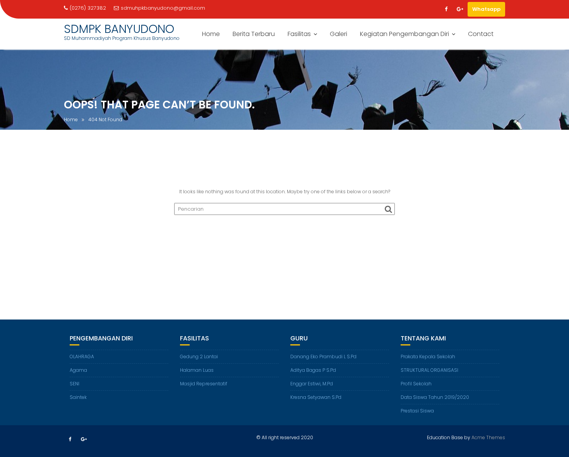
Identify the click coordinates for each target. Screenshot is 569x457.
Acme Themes (488, 437)
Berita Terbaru (254, 33)
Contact (481, 33)
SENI (74, 383)
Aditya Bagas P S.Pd (313, 370)
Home (211, 33)
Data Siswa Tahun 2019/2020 (435, 397)
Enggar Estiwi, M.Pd (311, 383)
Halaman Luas (197, 370)
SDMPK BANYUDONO (119, 29)
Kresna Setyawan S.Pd (315, 397)
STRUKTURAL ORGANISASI (429, 370)
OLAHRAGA (82, 356)
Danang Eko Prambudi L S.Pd (323, 356)
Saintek (78, 397)
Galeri (338, 33)
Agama (78, 370)
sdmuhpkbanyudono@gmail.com (163, 8)
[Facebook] (446, 9)
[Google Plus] (460, 9)
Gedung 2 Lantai (199, 356)
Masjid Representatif (203, 383)
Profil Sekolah (416, 383)
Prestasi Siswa (417, 410)
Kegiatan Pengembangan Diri (404, 33)
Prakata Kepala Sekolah (428, 356)
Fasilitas (299, 33)
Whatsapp (486, 9)
